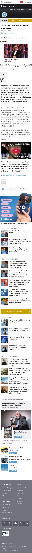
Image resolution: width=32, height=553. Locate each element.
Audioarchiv (21, 10)
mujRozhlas (5, 195)
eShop (4, 496)
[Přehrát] (3, 75)
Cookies (4, 546)
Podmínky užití (22, 546)
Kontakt (19, 498)
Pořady (5, 211)
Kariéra (19, 496)
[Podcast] (1, 81)
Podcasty (5, 510)
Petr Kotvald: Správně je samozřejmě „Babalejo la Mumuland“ (18, 250)
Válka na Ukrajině (7, 488)
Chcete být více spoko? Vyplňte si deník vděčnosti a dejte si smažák (19, 301)
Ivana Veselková (20, 175)
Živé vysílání (6, 215)
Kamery (28, 10)
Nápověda (20, 490)
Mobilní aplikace (7, 513)
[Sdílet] (4, 81)
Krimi (4, 204)
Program (12, 10)
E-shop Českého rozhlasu (12, 399)
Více (21, 20)
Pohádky (5, 208)
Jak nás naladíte (22, 488)
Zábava (4, 20)
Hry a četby (6, 200)
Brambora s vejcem (7, 33)
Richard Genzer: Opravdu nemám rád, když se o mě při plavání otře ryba (20, 241)
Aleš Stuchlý (10, 175)
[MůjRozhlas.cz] (3, 42)
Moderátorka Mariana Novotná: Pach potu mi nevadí (17, 347)
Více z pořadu (7, 317)
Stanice (4, 493)
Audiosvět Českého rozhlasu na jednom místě (14, 223)
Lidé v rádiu (20, 493)
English (4, 548)
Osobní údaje (12, 546)
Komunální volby (7, 490)
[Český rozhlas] (6, 2)
